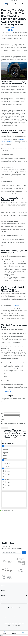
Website (2, 419)
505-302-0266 (5, 449)
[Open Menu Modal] (2, 4)
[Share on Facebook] (9, 30)
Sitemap (16, 616)
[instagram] (11, 607)
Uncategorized (8, 391)
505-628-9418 (5, 455)
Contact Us (12, 616)
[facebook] (8, 607)
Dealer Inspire (21, 623)
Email (2, 416)
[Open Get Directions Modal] (23, 4)
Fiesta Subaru (12, 27)
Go (24, 552)
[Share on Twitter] (12, 30)
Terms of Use (21, 616)
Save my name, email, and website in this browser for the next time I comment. (13, 424)
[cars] (15, 607)
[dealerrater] (19, 607)
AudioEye (14, 619)
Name (2, 413)
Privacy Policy (5, 616)
